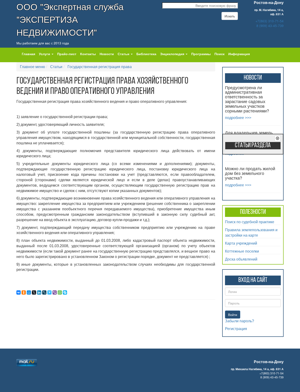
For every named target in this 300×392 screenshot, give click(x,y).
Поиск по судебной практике (249, 221)
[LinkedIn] (39, 292)
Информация (239, 53)
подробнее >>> (238, 118)
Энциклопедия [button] (172, 53)
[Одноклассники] (24, 292)
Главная (28, 53)
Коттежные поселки (242, 251)
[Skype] (65, 292)
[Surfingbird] (49, 292)
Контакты (88, 53)
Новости (107, 53)
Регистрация (236, 329)
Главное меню (32, 66)
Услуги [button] (45, 53)
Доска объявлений (241, 259)
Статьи (56, 66)
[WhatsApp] (60, 292)
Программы (201, 53)
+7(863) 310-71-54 (269, 21)
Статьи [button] (124, 53)
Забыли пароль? (239, 321)
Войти (232, 314)
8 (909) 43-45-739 (270, 25)
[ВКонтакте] (18, 292)
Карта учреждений (241, 243)
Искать (230, 16)
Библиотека (146, 53)
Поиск (219, 53)
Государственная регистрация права (100, 66)
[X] (34, 292)
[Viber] (54, 292)
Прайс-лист (66, 53)
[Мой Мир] (29, 292)
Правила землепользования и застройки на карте (251, 232)
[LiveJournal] (44, 292)
